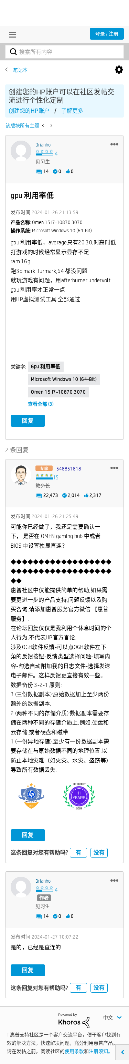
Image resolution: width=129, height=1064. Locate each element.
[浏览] (11, 34)
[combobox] (64, 52)
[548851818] (21, 475)
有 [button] (78, 852)
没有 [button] (99, 852)
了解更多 (72, 111)
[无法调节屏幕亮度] (51, 125)
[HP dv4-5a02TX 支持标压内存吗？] (43, 125)
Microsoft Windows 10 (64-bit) (64, 379)
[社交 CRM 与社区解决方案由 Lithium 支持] (73, 1020)
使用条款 (74, 1051)
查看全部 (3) (41, 404)
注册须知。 (101, 1051)
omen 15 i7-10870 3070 (58, 392)
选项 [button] (119, 70)
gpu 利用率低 (46, 366)
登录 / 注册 (106, 34)
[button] (114, 144)
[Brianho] (21, 151)
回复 (28, 420)
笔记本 (20, 70)
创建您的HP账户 (29, 111)
